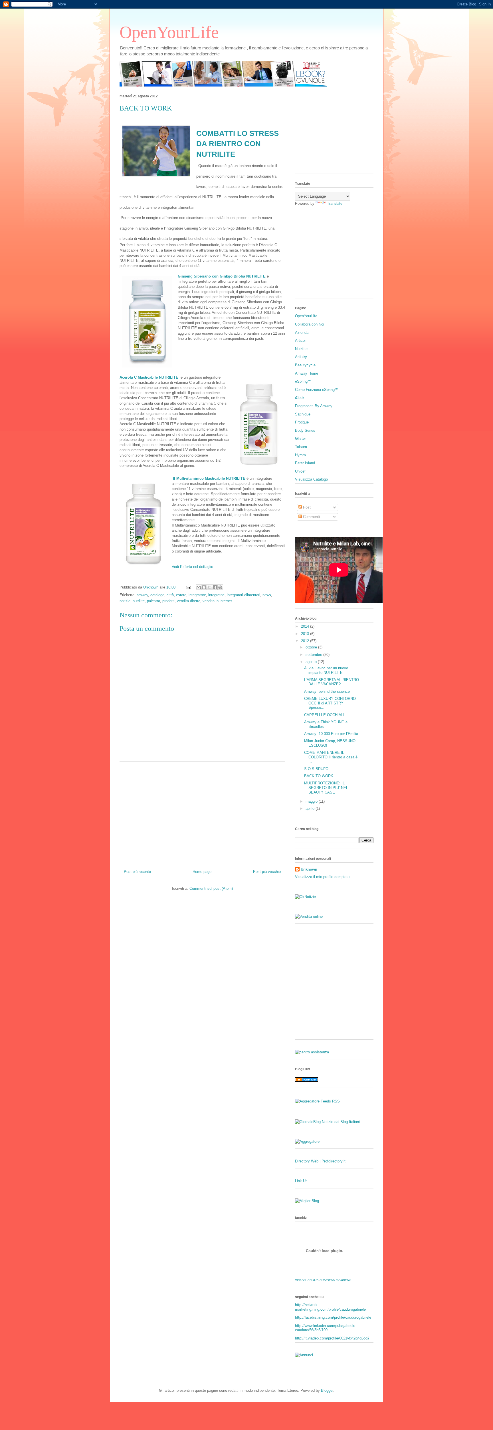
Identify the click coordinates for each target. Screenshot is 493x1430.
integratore (197, 595)
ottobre (312, 647)
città (170, 595)
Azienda (301, 332)
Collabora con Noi (309, 324)
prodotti (168, 601)
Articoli (300, 340)
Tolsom (301, 447)
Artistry (301, 357)
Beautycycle (305, 365)
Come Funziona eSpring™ (316, 389)
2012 (305, 641)
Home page (202, 871)
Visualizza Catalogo (311, 479)
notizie (125, 601)
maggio (312, 801)
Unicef (300, 471)
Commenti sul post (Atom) (211, 888)
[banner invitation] (223, 85)
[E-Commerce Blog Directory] (306, 1080)
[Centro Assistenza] (312, 1052)
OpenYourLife (169, 32)
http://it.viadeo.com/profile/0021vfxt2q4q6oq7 (332, 1338)
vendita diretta (188, 601)
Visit (323, 1280)
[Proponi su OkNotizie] (305, 897)
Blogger (327, 1390)
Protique (302, 422)
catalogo (157, 595)
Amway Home (306, 373)
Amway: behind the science (327, 691)
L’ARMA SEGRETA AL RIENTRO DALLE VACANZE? (331, 682)
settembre (314, 654)
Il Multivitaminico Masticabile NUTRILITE (209, 478)
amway (142, 595)
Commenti (311, 517)
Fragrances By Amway (313, 406)
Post (306, 507)
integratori (216, 595)
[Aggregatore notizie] (307, 1141)
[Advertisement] (202, 813)
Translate (334, 203)
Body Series (305, 430)
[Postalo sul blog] (204, 587)
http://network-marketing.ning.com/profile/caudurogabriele (330, 1307)
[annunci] (304, 1355)
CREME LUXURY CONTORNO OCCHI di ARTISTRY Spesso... (330, 703)
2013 (305, 634)
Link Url (301, 1181)
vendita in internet (217, 601)
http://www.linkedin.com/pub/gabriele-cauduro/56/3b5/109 (325, 1327)
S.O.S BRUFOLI (318, 769)
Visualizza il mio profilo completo (322, 877)
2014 (305, 626)
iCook (299, 397)
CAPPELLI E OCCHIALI (324, 715)
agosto (312, 662)
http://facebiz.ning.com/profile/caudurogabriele (333, 1317)
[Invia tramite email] (198, 587)
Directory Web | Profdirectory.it (320, 1161)
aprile (311, 808)
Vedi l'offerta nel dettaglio (192, 567)
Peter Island (305, 463)
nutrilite (139, 601)
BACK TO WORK (318, 776)
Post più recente (137, 871)
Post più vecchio (267, 871)
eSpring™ (303, 381)
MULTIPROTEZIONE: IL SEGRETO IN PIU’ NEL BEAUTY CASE (326, 787)
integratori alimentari (243, 595)
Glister (300, 438)
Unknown (309, 869)
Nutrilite (301, 349)
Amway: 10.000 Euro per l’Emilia (331, 734)
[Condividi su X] (209, 587)
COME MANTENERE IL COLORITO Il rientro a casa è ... (330, 757)
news (266, 595)
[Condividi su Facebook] (215, 587)
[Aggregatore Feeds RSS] (317, 1101)
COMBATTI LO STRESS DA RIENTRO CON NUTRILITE (237, 143)
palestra (153, 601)
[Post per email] (188, 587)
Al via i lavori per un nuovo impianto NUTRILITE (326, 670)
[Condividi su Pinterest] (220, 587)
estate (181, 595)
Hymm (300, 455)
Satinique (302, 414)
